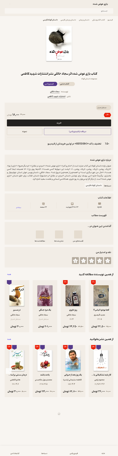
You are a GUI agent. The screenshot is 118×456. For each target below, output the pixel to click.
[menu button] (6, 4)
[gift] (59, 66)
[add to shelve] (78, 234)
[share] (52, 66)
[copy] (10, 144)
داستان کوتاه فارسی (50, 19)
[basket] (13, 4)
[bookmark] (66, 66)
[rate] (107, 260)
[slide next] (9, 371)
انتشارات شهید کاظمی (56, 96)
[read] (40, 234)
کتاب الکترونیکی (98, 20)
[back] (111, 4)
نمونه (24, 131)
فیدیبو (110, 20)
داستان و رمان (84, 20)
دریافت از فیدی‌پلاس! (77, 131)
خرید (59, 123)
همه (9, 274)
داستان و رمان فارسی (68, 20)
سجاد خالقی (55, 91)
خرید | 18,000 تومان (30, 452)
